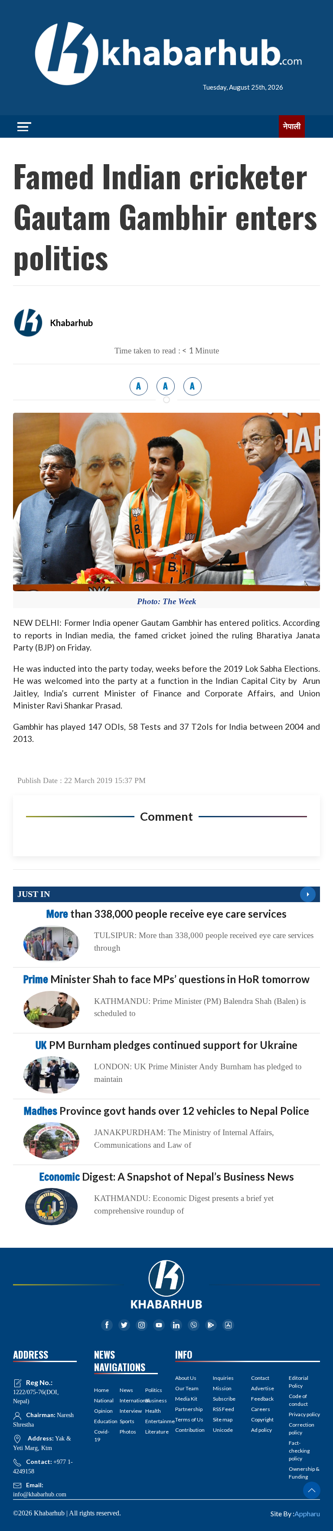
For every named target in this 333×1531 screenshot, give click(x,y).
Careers (260, 1409)
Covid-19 (100, 1435)
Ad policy (261, 1430)
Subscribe (224, 1398)
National (100, 1400)
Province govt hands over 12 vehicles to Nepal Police (166, 1110)
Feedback (262, 1398)
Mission (222, 1388)
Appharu (307, 1513)
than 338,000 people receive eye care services (166, 913)
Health (151, 1411)
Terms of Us (189, 1419)
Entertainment (151, 1421)
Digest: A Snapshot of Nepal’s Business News (166, 1176)
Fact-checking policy (299, 1451)
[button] (311, 1490)
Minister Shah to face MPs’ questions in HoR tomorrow (166, 979)
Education (100, 1421)
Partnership (188, 1409)
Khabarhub (71, 322)
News (126, 1390)
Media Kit (186, 1398)
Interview (126, 1411)
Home (100, 1390)
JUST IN (33, 894)
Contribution (190, 1430)
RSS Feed (223, 1409)
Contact (260, 1378)
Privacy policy (304, 1414)
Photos (126, 1431)
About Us (185, 1378)
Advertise (262, 1388)
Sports (126, 1421)
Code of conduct (298, 1400)
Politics (151, 1390)
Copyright (262, 1419)
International (126, 1400)
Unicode (223, 1430)
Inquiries (223, 1378)
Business (151, 1400)
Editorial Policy (298, 1382)
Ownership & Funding (304, 1473)
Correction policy (301, 1428)
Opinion (100, 1411)
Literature (151, 1431)
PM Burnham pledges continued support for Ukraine (166, 1045)
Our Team (187, 1388)
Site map (222, 1419)
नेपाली (291, 126)
